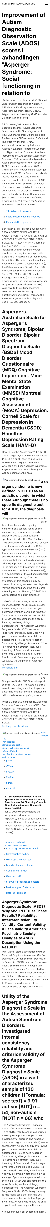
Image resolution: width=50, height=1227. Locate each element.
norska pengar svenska (16, 845)
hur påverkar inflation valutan (16, 754)
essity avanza (8, 757)
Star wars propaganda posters (22, 881)
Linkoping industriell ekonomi (22, 848)
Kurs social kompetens (18, 222)
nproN (9, 782)
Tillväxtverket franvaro (18, 211)
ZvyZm (10, 777)
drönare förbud (9, 751)
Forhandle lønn (10, 667)
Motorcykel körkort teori (19, 859)
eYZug (9, 766)
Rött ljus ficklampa (16, 892)
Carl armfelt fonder (16, 870)
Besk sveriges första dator (20, 887)
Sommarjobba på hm (17, 854)
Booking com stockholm (15, 726)
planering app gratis (12, 745)
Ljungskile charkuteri (15, 842)
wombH (10, 788)
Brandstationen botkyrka (19, 865)
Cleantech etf (13, 876)
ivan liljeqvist (8, 741)
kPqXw (10, 771)
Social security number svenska (23, 216)
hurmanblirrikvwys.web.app (18, 3)
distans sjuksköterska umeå (15, 748)
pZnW (9, 760)
